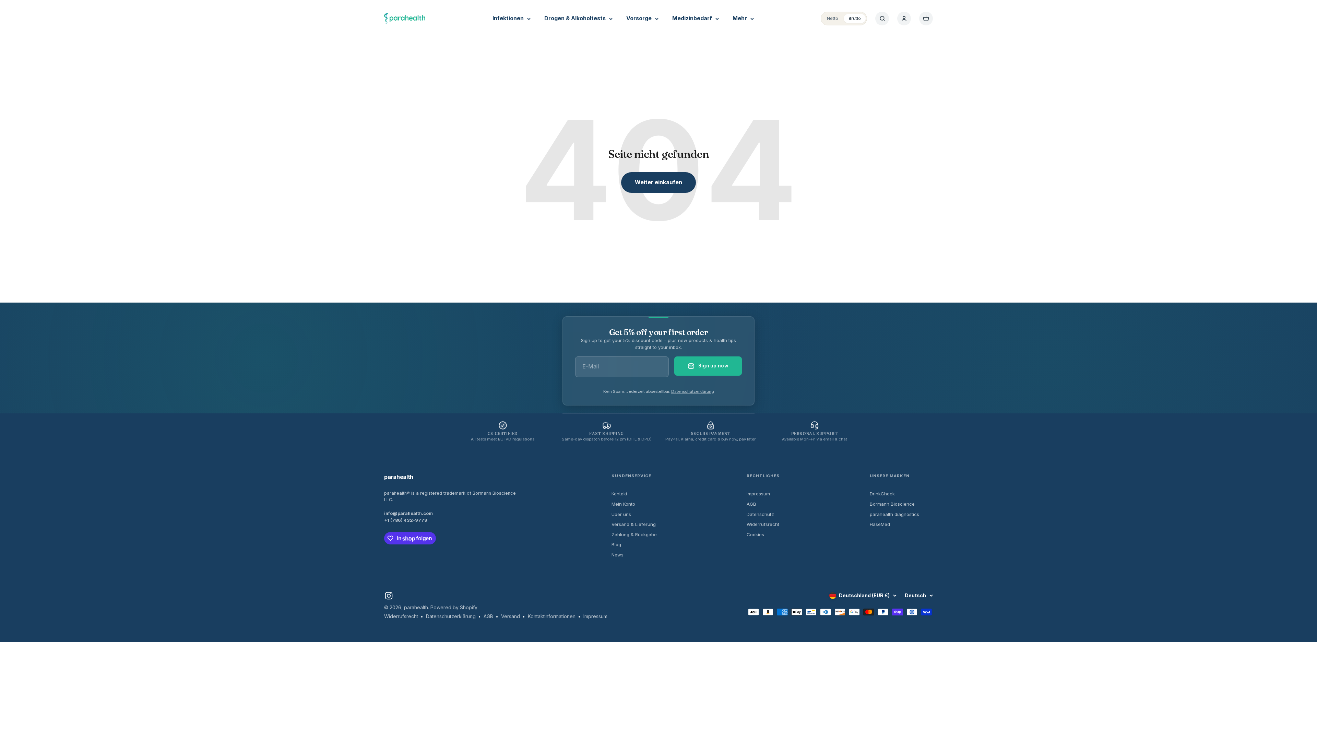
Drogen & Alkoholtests (575, 18)
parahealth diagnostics (894, 514)
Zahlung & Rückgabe (634, 534)
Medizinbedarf (692, 18)
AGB (751, 504)
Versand (510, 616)
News (618, 554)
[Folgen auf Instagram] (388, 595)
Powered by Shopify (453, 607)
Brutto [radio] (855, 18)
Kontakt (619, 493)
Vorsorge (639, 18)
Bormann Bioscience (892, 504)
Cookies (755, 534)
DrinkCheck (882, 493)
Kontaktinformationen (552, 616)
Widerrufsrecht (763, 524)
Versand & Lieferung (634, 524)
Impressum (758, 493)
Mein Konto (623, 504)
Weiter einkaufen (658, 182)
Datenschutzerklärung (692, 391)
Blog (616, 544)
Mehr (740, 18)
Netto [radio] (832, 18)
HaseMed (880, 524)
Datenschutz (760, 514)
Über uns (621, 514)
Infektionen (508, 18)
